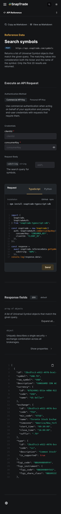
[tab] (16, 100)
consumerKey (13, 142)
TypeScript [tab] (34, 189)
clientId (9, 131)
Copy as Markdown (17, 24)
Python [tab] (48, 189)
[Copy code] (52, 365)
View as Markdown (42, 24)
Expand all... (47, 321)
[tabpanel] (30, 228)
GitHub (44, 199)
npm (51, 199)
